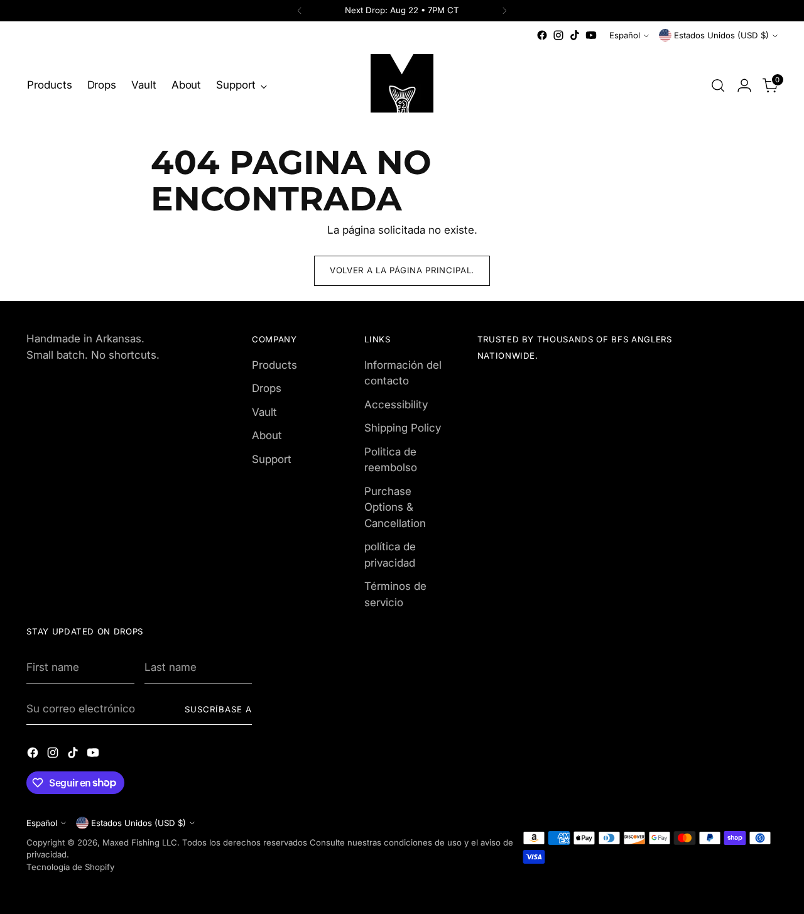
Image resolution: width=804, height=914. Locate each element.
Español (624, 35)
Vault (264, 412)
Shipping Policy (402, 428)
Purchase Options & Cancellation (395, 507)
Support (271, 459)
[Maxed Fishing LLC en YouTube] (591, 35)
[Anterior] (299, 10)
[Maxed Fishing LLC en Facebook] (542, 35)
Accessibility (396, 404)
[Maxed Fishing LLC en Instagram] (558, 35)
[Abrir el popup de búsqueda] (718, 85)
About (267, 435)
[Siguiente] (504, 10)
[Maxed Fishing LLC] (402, 85)
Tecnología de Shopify (70, 867)
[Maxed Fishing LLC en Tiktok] (574, 35)
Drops (266, 388)
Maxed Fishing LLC (139, 842)
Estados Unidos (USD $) (721, 35)
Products (274, 365)
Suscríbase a (218, 709)
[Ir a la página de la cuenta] (744, 85)
